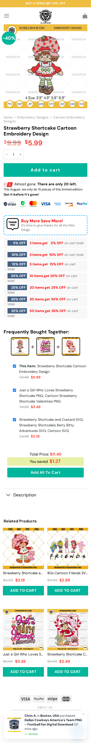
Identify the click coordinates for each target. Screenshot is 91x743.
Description (24, 495)
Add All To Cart (45, 472)
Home (8, 117)
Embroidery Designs (33, 117)
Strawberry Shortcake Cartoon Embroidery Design (52, 369)
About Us (44, 707)
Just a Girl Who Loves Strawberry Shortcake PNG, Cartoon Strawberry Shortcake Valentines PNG (48, 395)
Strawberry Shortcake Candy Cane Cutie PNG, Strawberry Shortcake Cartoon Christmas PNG (67, 654)
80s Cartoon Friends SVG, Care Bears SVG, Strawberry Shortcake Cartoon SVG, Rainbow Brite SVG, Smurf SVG (67, 573)
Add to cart (45, 170)
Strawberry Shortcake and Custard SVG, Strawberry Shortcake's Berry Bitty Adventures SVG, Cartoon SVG (51, 425)
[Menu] (6, 16)
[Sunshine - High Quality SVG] (45, 16)
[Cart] (85, 15)
